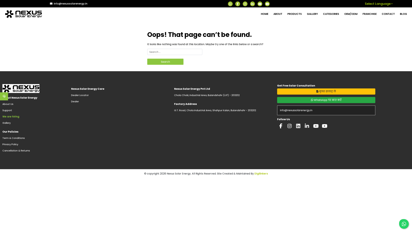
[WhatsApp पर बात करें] (404, 224)
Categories (331, 14)
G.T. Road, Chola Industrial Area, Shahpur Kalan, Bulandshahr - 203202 (215, 110)
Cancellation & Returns (16, 150)
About (277, 14)
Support (7, 110)
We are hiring (10, 116)
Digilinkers (261, 173)
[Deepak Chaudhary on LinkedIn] (306, 127)
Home (264, 14)
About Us (7, 104)
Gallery (312, 14)
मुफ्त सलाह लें (327, 91)
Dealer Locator (80, 95)
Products (294, 14)
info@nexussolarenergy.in (70, 3)
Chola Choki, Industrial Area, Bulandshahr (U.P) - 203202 (207, 95)
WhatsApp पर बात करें (327, 100)
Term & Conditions (13, 138)
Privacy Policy (10, 144)
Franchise (370, 14)
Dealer (75, 101)
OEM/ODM (350, 14)
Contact (388, 14)
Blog (403, 14)
